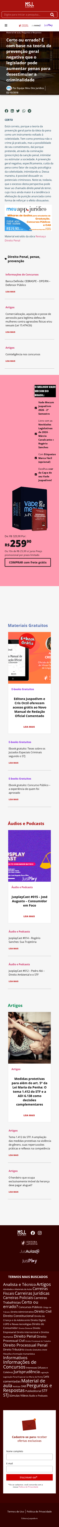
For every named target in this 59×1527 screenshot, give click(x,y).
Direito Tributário (13, 1349)
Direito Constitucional (18, 1316)
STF (44, 1390)
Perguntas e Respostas (32, 32)
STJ (6, 1395)
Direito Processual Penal (25, 1345)
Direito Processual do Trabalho (38, 1341)
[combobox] (25, 14)
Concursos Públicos (30, 1307)
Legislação (44, 1372)
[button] (6, 25)
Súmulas (14, 1395)
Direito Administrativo (22, 1311)
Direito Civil (42, 1311)
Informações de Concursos (22, 274)
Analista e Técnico (19, 1284)
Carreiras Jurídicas (32, 1293)
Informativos (15, 1357)
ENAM (44, 1350)
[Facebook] (33, 1233)
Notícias (16, 1386)
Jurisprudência (27, 1371)
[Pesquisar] (52, 14)
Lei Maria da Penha (34, 1376)
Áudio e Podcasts (22, 887)
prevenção (16, 261)
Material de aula (13, 32)
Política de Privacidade (28, 1487)
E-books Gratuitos (22, 689)
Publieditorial (33, 1391)
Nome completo (14, 1451)
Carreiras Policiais (18, 1297)
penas (34, 257)
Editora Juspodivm (29, 1518)
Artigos (10, 307)
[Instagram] (40, 1233)
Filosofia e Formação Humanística (19, 1353)
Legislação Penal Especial (14, 1376)
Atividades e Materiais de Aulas (17, 1289)
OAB (23, 1386)
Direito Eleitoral (25, 1328)
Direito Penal (18, 257)
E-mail (9, 1463)
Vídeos (24, 1395)
